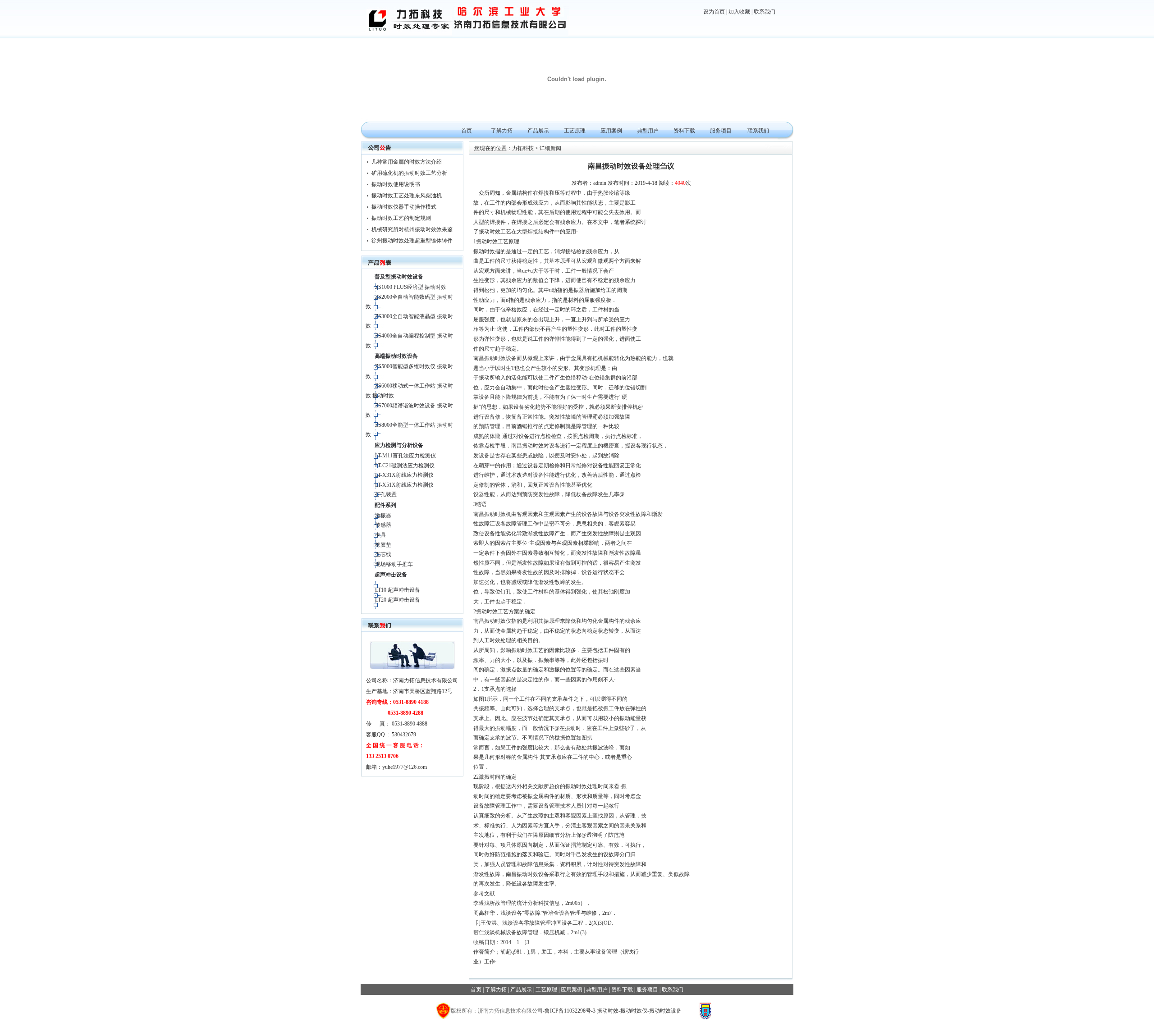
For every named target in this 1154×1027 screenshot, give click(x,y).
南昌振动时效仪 (492, 621)
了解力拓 (502, 131)
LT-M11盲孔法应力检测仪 (405, 455)
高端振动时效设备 (396, 356)
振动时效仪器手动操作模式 (403, 207)
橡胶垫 (383, 545)
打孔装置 (386, 494)
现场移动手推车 (394, 564)
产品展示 (538, 131)
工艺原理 (575, 131)
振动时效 (484, 251)
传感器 (383, 525)
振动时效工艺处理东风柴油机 (406, 195)
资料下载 (684, 131)
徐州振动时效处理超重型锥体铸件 (412, 240)
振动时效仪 (633, 1011)
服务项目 (721, 131)
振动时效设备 (665, 1011)
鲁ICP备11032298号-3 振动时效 (581, 1011)
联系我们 (764, 12)
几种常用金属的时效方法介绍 (406, 162)
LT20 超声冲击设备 (397, 600)
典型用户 (648, 131)
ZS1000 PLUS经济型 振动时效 (410, 287)
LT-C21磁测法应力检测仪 (405, 465)
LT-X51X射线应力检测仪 (404, 485)
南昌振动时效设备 (495, 358)
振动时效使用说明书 (395, 184)
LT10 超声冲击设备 (397, 590)
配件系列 (385, 505)
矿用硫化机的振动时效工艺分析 (409, 173)
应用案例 (611, 131)
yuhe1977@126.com (404, 767)
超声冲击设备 (391, 574)
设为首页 (714, 12)
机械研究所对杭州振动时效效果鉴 (412, 229)
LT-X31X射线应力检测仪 (404, 475)
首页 (466, 131)
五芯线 (383, 554)
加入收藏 (739, 12)
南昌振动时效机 (492, 514)
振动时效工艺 (495, 231)
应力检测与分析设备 (399, 445)
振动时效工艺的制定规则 (401, 218)
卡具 (380, 535)
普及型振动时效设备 (399, 277)
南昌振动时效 (527, 446)
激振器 (383, 515)
